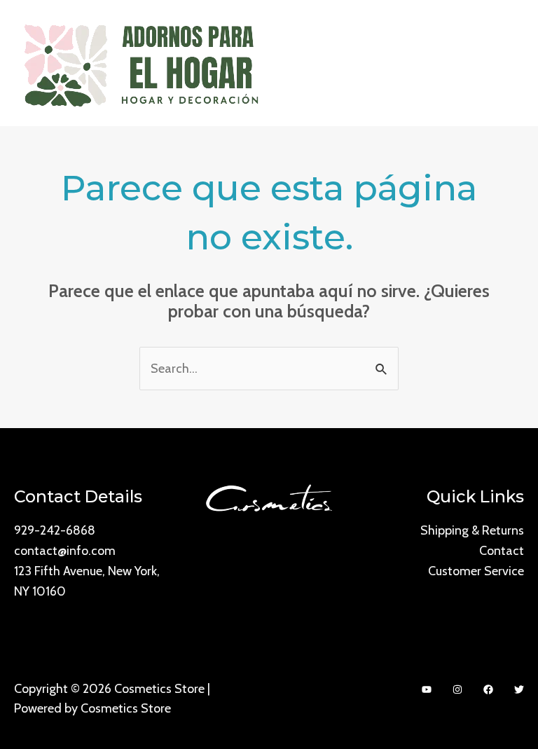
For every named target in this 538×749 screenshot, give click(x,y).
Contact (501, 550)
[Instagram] (457, 689)
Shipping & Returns (472, 530)
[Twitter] (519, 689)
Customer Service (476, 571)
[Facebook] (488, 689)
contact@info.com (65, 550)
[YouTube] (427, 689)
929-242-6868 (54, 530)
